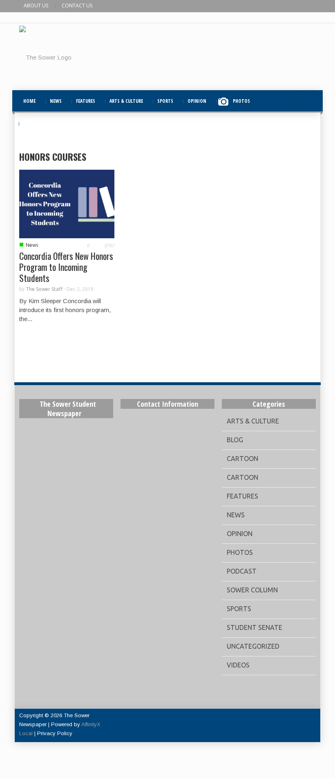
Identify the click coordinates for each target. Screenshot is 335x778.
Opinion (239, 533)
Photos (240, 552)
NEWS (56, 101)
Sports (239, 608)
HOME (29, 101)
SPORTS (165, 101)
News (32, 245)
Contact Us (77, 5)
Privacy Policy (54, 733)
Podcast (242, 571)
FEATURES (85, 101)
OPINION (197, 101)
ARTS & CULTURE (126, 101)
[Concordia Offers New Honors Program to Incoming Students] (66, 203)
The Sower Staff (44, 289)
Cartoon (242, 458)
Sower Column (252, 590)
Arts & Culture (253, 421)
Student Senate (254, 627)
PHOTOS (241, 101)
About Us (36, 5)
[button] (307, 100)
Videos (238, 665)
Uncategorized (253, 646)
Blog (235, 439)
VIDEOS (43, 123)
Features (242, 496)
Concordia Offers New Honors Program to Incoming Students (66, 266)
